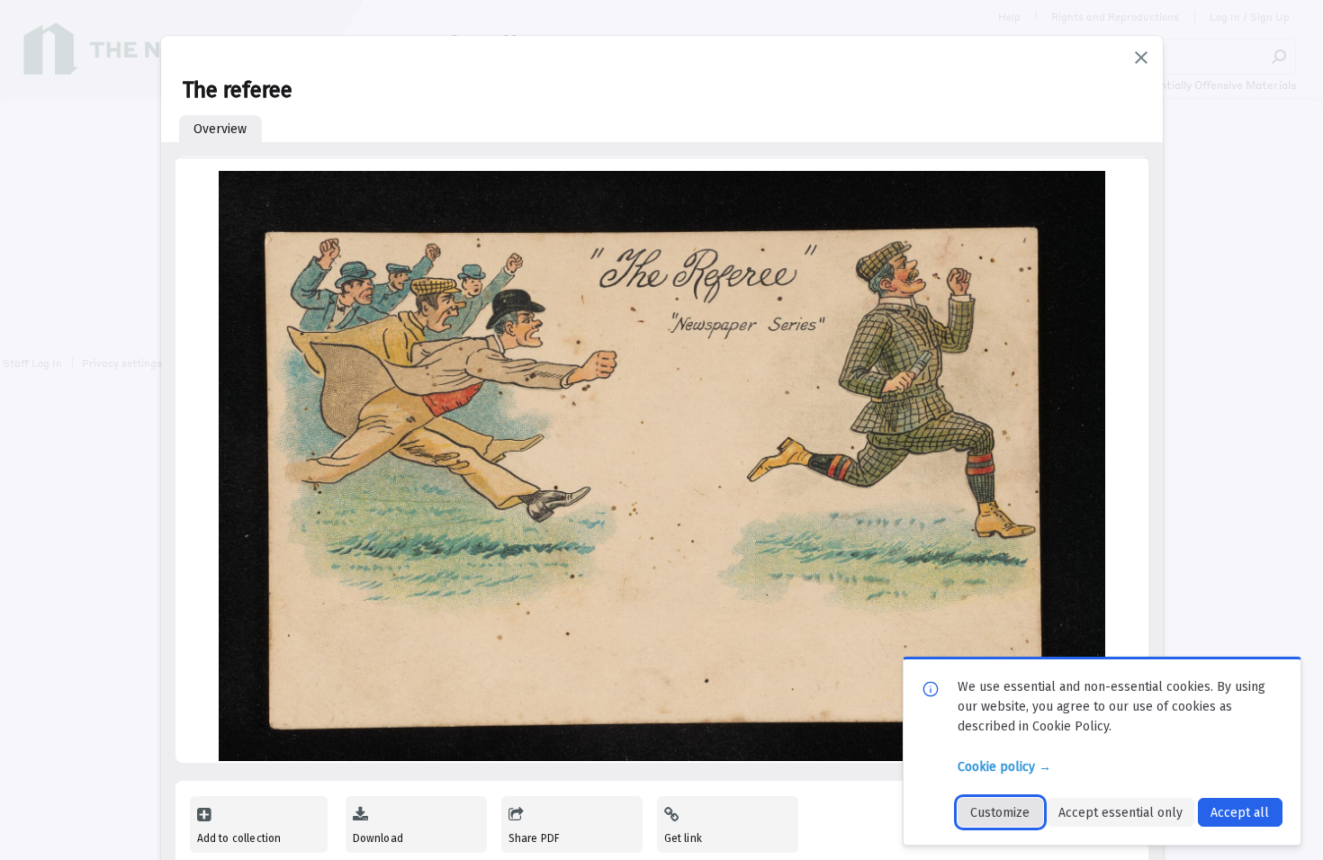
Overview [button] (220, 129)
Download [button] (378, 838)
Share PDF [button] (534, 838)
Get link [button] (683, 838)
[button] (1141, 57)
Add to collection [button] (239, 838)
